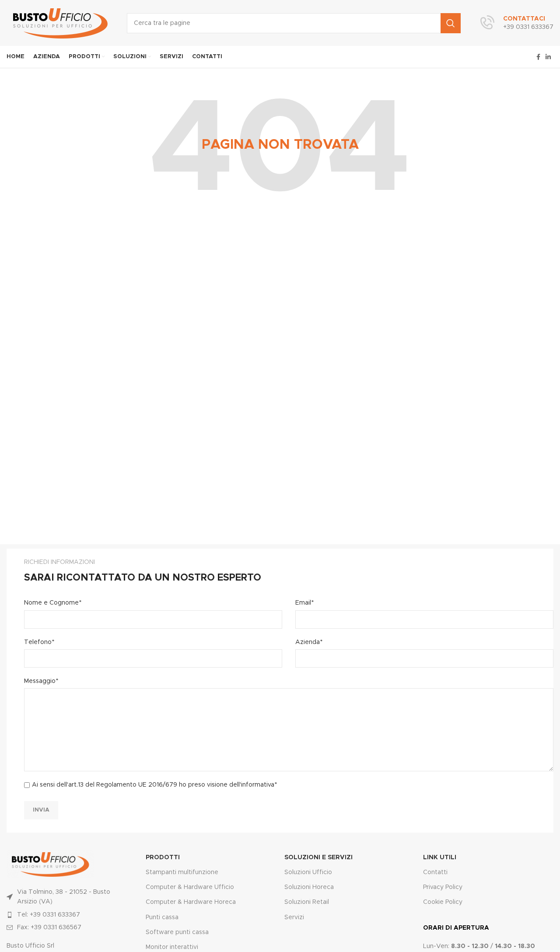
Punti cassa (162, 917)
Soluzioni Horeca (309, 887)
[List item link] (65, 915)
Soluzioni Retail (306, 902)
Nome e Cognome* (52, 603)
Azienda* (308, 642)
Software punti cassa (177, 932)
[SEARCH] (451, 23)
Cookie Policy (442, 902)
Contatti (435, 872)
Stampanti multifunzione (182, 872)
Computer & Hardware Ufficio (190, 887)
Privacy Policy (442, 887)
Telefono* (39, 642)
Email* (304, 603)
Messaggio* (41, 681)
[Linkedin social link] (548, 57)
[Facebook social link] (538, 57)
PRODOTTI (163, 857)
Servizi (294, 917)
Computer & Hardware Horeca (191, 902)
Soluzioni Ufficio (308, 872)
